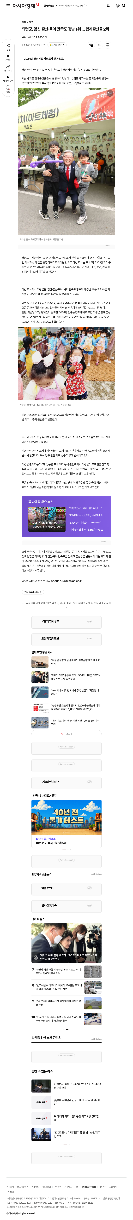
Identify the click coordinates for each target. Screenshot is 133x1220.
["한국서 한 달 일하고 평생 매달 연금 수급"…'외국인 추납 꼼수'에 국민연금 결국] (93, 1024)
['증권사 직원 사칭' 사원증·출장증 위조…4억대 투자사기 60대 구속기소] (93, 977)
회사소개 (10, 1186)
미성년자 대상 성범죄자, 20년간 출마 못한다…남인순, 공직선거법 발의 (87, 515)
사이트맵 (10, 1191)
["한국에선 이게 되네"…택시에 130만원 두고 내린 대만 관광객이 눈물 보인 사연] (93, 993)
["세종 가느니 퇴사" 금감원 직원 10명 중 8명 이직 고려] (39, 728)
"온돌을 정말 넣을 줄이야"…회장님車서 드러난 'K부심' (75, 662)
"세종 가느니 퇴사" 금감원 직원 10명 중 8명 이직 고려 (75, 722)
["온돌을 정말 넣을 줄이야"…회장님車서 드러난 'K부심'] (39, 667)
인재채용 (35, 1186)
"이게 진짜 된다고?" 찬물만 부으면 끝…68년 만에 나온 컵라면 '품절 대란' (87, 529)
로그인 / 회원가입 (108, 5)
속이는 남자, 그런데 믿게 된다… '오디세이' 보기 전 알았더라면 (76, 1085)
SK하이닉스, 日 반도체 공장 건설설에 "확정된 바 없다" (75, 692)
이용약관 (102, 1186)
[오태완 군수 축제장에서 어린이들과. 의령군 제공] (66, 161)
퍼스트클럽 (46, 1186)
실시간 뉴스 (49, 6)
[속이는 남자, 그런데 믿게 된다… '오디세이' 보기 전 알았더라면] (41, 1092)
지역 (31, 22)
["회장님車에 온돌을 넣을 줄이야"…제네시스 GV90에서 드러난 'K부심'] (41, 1108)
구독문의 (57, 1186)
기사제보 (68, 1186)
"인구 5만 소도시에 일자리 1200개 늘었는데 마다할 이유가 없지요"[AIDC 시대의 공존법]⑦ (75, 707)
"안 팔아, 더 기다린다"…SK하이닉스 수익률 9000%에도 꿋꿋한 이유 (87, 522)
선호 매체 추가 (58, 45)
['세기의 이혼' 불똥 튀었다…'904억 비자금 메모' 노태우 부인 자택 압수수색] (39, 682)
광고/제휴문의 (22, 1186)
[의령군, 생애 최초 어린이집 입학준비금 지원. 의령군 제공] (66, 363)
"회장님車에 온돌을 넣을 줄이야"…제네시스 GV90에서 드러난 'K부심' (77, 1102)
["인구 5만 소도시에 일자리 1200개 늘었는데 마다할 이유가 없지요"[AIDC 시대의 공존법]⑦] (39, 713)
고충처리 (112, 1186)
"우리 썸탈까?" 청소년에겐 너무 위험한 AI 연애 (77, 1134)
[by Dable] (96, 1039)
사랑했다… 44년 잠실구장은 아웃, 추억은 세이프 (77, 1118)
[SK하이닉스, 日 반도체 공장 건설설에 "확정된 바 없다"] (39, 697)
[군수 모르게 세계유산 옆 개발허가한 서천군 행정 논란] (93, 1009)
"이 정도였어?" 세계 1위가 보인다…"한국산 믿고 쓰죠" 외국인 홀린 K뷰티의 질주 (87, 508)
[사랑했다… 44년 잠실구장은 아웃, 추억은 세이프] (41, 1124)
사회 (24, 22)
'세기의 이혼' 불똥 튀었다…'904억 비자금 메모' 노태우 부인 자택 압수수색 (76, 677)
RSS (76, 1186)
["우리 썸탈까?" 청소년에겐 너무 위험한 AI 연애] (41, 1140)
